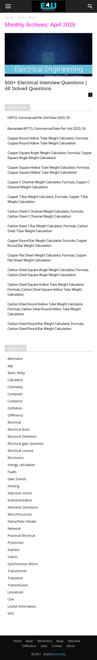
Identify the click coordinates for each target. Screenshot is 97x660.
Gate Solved (17, 479)
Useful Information (22, 606)
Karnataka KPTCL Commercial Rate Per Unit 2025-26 (47, 128)
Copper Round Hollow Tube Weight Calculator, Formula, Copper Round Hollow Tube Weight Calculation (48, 140)
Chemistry (15, 387)
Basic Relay (16, 372)
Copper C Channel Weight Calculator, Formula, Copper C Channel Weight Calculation (48, 184)
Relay (60, 641)
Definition (15, 408)
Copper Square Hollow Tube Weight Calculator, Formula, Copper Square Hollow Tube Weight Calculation (49, 170)
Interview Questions (23, 507)
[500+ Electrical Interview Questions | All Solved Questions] (48, 54)
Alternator (15, 358)
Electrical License (20, 450)
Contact (57, 646)
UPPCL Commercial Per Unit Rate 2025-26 (39, 118)
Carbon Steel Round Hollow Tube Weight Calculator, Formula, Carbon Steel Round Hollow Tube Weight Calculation (45, 309)
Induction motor (20, 493)
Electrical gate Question (26, 443)
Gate (44, 646)
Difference (15, 415)
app (10, 365)
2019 (20, 18)
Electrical (14, 422)
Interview (74, 641)
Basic (29, 641)
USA (11, 599)
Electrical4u (58, 654)
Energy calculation (21, 464)
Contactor (15, 401)
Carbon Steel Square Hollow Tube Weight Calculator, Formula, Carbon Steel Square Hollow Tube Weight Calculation (46, 289)
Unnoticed (15, 592)
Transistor (15, 578)
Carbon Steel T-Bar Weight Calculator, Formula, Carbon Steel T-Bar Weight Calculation (48, 228)
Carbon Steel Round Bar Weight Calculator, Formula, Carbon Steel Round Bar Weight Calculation (46, 326)
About (70, 646)
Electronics (16, 457)
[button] (90, 6)
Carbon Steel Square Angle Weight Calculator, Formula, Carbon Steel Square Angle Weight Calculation (48, 272)
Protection (16, 542)
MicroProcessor (20, 514)
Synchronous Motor (23, 564)
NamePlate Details (22, 521)
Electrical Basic (19, 429)
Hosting (13, 486)
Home (9, 18)
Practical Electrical (21, 535)
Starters (14, 549)
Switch (12, 557)
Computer (15, 394)
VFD (11, 613)
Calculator (15, 380)
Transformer (17, 571)
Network (14, 528)
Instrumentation (20, 500)
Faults (12, 472)
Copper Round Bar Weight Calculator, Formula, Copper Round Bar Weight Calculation (47, 243)
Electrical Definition (22, 436)
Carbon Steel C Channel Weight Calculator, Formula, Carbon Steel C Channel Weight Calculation (46, 214)
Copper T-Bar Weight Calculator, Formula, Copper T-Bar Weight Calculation (48, 199)
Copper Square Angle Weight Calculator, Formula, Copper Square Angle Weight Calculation (50, 155)
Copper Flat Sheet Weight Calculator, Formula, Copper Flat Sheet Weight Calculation (47, 257)
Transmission (18, 585)
